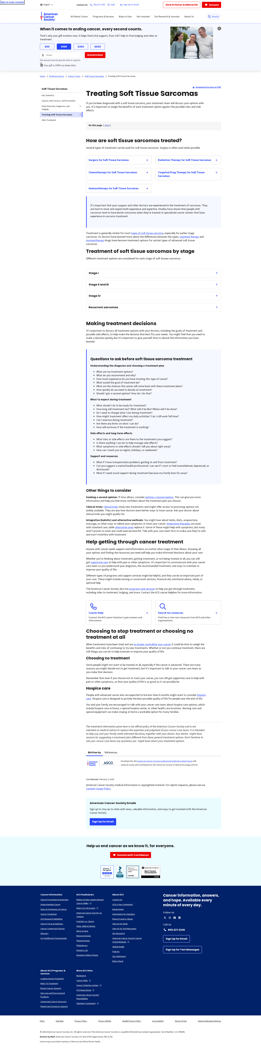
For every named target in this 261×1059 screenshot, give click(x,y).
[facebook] (174, 918)
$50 (47, 46)
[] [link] (107, 125)
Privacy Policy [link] (81, 1021)
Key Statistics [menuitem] (48, 95)
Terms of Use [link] (181, 1021)
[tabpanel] (153, 765)
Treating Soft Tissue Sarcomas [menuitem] (57, 114)
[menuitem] (49, 16)
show (107, 125)
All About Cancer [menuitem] (79, 16)
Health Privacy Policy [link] (131, 1021)
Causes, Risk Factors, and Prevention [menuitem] (58, 100)
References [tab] (111, 752)
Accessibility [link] (158, 1021)
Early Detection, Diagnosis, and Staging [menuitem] (56, 108)
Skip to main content (12, 2)
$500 (97, 46)
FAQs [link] (42, 1021)
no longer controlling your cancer (152, 644)
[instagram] (170, 918)
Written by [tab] (94, 752)
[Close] (219, 28)
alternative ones (124, 527)
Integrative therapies (178, 523)
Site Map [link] (60, 1021)
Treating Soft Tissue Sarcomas (121, 76)
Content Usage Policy (98, 788)
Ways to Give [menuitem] (125, 16)
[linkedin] (179, 918)
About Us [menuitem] (189, 16)
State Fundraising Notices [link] (209, 1021)
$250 (81, 46)
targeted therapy (189, 236)
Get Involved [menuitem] (143, 16)
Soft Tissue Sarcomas (54, 88)
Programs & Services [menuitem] (103, 16)
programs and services (142, 588)
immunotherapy (95, 240)
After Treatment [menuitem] (49, 120)
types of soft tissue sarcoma (147, 233)
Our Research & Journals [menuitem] (167, 16)
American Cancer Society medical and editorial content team (164, 761)
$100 (64, 46)
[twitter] (165, 918)
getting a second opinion (159, 497)
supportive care (99, 562)
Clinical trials (111, 506)
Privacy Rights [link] (104, 1021)
